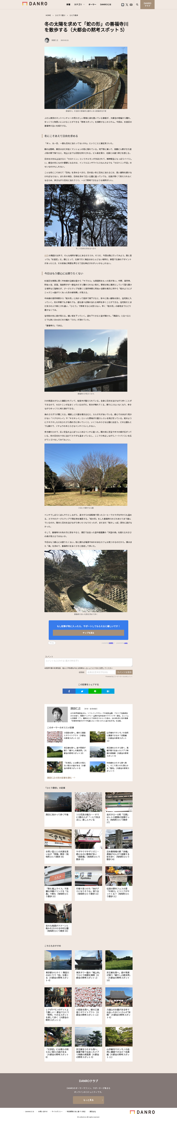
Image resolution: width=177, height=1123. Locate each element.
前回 (46, 255)
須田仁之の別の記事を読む (59, 777)
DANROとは (105, 5)
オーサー (92, 5)
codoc (126, 643)
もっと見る (88, 1100)
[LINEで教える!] (94, 691)
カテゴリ (78, 5)
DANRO (111, 643)
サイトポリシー (57, 1111)
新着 (68, 5)
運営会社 (93, 1111)
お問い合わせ (43, 1111)
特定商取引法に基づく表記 (76, 1111)
